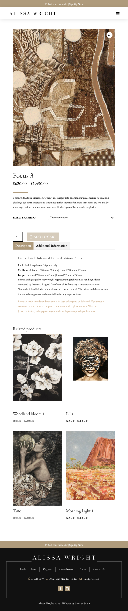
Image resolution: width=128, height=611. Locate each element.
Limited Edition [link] (28, 569)
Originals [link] (47, 569)
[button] (109, 35)
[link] (32, 13)
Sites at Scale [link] (82, 603)
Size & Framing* (24, 217)
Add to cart (45, 237)
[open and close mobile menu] (117, 13)
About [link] (83, 569)
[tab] (23, 246)
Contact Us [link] (98, 569)
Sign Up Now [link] (76, 4)
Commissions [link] (66, 569)
